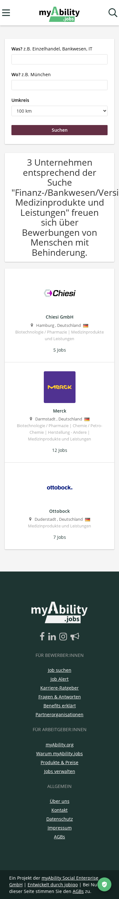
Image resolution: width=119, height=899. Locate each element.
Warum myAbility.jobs (59, 753)
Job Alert (59, 679)
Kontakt (59, 810)
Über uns (59, 801)
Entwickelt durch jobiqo (53, 885)
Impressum (60, 828)
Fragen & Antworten (59, 697)
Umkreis (20, 100)
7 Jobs (59, 537)
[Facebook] (43, 637)
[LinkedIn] (53, 637)
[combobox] (59, 59)
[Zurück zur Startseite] (59, 13)
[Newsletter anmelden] (74, 637)
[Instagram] (64, 637)
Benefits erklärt (59, 706)
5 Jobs (59, 350)
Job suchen (59, 670)
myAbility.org (60, 745)
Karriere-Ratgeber (59, 688)
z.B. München (31, 74)
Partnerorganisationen (59, 714)
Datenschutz (59, 819)
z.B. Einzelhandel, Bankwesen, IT (51, 49)
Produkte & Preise (59, 762)
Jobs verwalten (59, 771)
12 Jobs (59, 450)
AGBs (59, 837)
